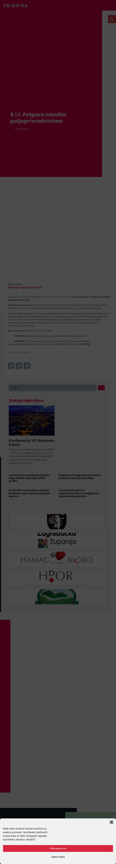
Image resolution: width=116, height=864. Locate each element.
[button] (111, 822)
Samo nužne (58, 856)
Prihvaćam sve (58, 848)
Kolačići (30, 839)
